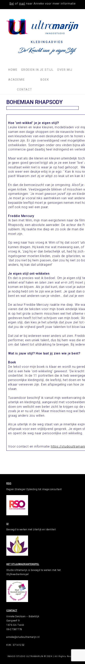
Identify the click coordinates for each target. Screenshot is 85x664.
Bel (11, 3)
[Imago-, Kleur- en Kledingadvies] (42, 26)
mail (22, 3)
